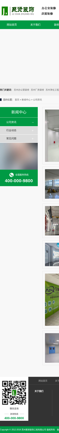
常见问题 (11, 138)
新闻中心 (26, 99)
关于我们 (35, 24)
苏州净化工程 (52, 90)
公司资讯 (37, 99)
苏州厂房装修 (37, 90)
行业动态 (11, 130)
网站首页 (12, 24)
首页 (17, 99)
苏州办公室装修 (21, 90)
